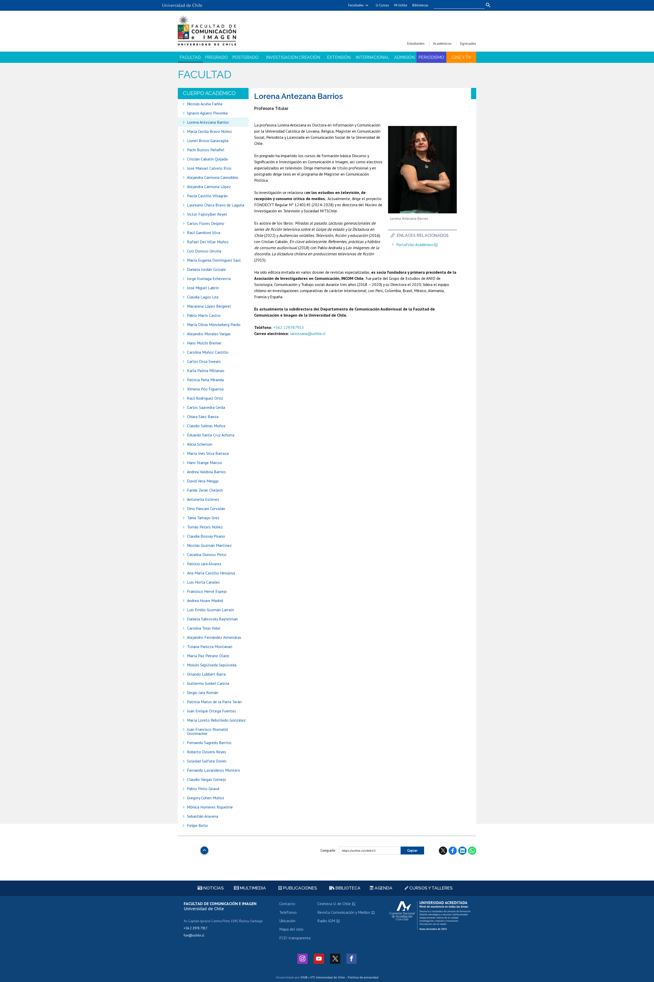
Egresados (468, 43)
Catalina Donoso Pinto (206, 554)
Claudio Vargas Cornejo (206, 779)
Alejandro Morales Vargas (209, 333)
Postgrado (245, 57)
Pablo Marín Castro (203, 315)
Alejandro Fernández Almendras (214, 637)
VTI (312, 977)
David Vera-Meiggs (203, 480)
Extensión (339, 57)
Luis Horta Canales (203, 582)
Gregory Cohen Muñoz (205, 797)
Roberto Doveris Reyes (206, 751)
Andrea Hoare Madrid (205, 600)
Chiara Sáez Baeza (202, 416)
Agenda (382, 888)
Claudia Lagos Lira (202, 296)
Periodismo (431, 57)
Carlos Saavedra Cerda (206, 407)
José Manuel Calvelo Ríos (209, 168)
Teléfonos (288, 912)
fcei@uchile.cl (194, 935)
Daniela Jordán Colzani (206, 269)
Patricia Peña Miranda (205, 379)
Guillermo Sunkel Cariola (208, 683)
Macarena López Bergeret (209, 306)
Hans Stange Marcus (204, 462)
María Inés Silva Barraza (208, 453)
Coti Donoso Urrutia (204, 250)
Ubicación (287, 920)
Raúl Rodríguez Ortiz (205, 398)
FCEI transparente (295, 937)
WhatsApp (472, 851)
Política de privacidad (363, 977)
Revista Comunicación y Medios (343, 912)
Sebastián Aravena (202, 816)
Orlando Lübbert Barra (206, 674)
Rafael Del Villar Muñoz (208, 241)
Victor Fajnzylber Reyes (207, 214)
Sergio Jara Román (202, 692)
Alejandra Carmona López (209, 186)
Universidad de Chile (330, 977)
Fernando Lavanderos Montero (213, 770)
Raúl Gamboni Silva (203, 232)
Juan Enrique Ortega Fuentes (211, 710)
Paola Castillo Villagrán (207, 195)
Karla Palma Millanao (205, 370)
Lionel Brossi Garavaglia (207, 140)
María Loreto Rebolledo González (216, 720)
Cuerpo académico (209, 93)
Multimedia (252, 888)
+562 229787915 (288, 327)
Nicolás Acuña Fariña (204, 103)
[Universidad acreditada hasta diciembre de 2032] (430, 915)
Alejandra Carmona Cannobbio (212, 177)
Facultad (190, 57)
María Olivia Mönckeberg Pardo (213, 324)
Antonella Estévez (203, 499)
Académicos (442, 43)
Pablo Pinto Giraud (203, 788)
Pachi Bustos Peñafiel (205, 149)
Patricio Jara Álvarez (204, 563)
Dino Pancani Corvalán (206, 508)
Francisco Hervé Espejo (207, 591)
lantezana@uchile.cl (307, 333)
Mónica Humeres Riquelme (210, 807)
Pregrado (216, 57)
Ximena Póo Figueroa (205, 388)
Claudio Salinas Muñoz (206, 425)
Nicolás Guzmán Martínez (209, 545)
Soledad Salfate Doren (206, 761)
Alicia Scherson (199, 444)
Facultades (356, 5)
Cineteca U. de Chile (334, 903)
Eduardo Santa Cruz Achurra (210, 434)
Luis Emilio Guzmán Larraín (210, 609)
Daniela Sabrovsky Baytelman (212, 618)
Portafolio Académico (415, 244)
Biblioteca (347, 888)
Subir (204, 849)
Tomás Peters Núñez (205, 526)
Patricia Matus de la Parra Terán (214, 701)
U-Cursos (382, 5)
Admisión (404, 57)
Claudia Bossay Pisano (206, 536)
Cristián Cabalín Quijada (208, 158)
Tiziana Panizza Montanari (209, 646)
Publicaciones (299, 888)
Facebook (453, 851)
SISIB (303, 977)
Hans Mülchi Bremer (204, 342)
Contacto (287, 903)
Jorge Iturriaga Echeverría (209, 278)
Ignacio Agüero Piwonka (207, 112)
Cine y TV (461, 57)
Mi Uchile (400, 5)
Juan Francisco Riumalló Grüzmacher (207, 731)
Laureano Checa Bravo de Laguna (215, 204)
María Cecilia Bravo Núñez (209, 131)
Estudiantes (416, 43)
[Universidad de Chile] (182, 3)
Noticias (213, 888)
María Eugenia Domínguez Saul (214, 260)
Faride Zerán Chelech (205, 490)
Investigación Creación (293, 57)
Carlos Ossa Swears (204, 361)
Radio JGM (326, 920)
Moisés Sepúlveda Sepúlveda (211, 664)
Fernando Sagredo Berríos (209, 742)
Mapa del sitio (291, 929)
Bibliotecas (420, 5)
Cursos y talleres (430, 888)
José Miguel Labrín (203, 287)
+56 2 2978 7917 (195, 928)
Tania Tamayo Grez (203, 517)
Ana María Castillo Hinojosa (211, 572)
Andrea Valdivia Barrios (206, 471)
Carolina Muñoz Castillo (207, 352)
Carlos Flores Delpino (205, 223)
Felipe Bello (197, 825)
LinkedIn (462, 851)
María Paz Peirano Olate (208, 655)
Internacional (372, 57)
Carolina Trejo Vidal (203, 628)
